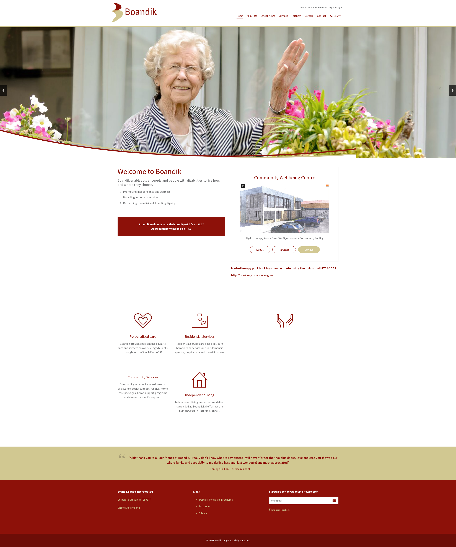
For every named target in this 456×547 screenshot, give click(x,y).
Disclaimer (205, 506)
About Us (252, 15)
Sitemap (203, 513)
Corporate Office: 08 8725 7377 (134, 499)
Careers (309, 15)
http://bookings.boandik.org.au (252, 275)
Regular (322, 7)
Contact (321, 15)
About (260, 249)
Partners (296, 15)
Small (314, 7)
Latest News (268, 15)
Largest (339, 7)
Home (240, 15)
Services (283, 15)
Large (331, 7)
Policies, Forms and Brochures (216, 499)
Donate (309, 249)
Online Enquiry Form (129, 507)
